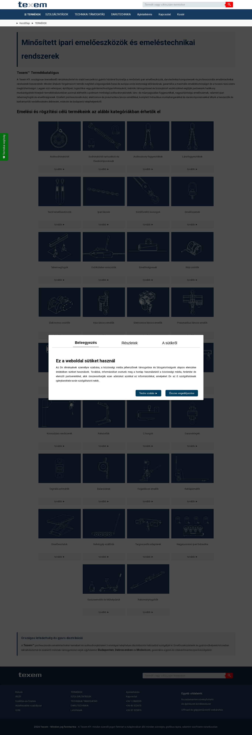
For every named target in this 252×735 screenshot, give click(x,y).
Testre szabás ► (148, 393)
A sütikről (169, 343)
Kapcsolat (165, 14)
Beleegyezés (86, 343)
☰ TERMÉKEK (32, 14)
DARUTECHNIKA (121, 14)
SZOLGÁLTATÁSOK (56, 14)
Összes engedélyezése (181, 393)
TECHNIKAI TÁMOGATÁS (90, 14)
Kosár (180, 14)
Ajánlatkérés (144, 14)
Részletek (130, 343)
